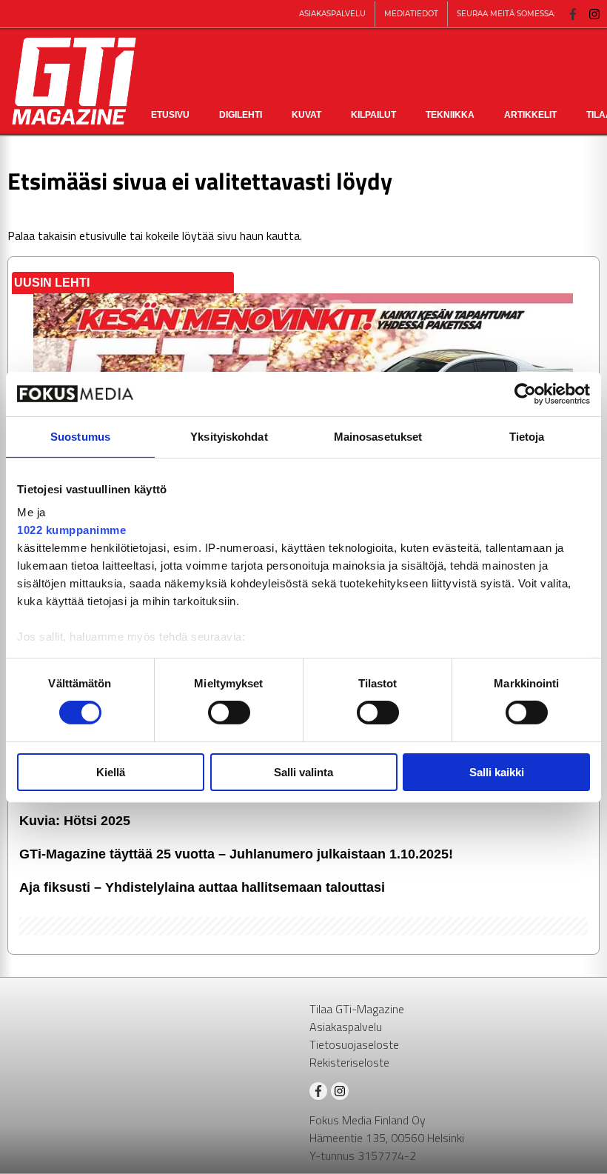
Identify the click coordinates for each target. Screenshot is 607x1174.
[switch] (229, 712)
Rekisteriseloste (349, 1062)
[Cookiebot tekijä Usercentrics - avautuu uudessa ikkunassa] (525, 393)
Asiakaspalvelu (345, 1026)
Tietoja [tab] (527, 436)
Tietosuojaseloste (354, 1044)
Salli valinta (303, 772)
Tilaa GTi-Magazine (356, 1008)
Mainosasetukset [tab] (378, 436)
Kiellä (110, 772)
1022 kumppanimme (71, 530)
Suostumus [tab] (80, 436)
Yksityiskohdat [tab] (228, 436)
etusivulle (103, 235)
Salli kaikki (496, 772)
